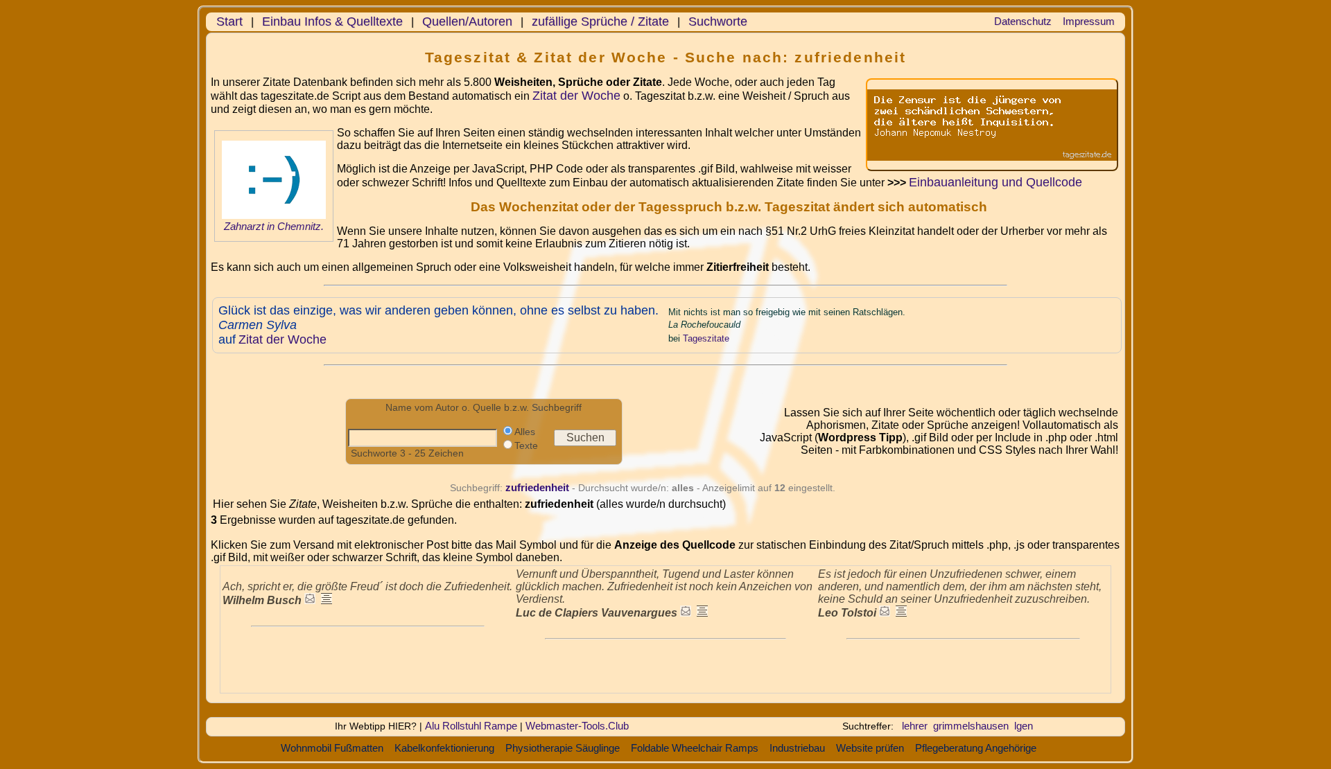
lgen (1023, 726)
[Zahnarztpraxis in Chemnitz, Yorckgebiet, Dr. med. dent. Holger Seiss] (274, 215)
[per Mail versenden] (309, 600)
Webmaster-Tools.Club (577, 726)
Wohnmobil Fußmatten (332, 748)
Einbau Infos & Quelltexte (332, 21)
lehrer (915, 726)
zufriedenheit (537, 487)
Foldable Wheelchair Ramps (694, 748)
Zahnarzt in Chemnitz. (274, 226)
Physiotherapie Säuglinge (562, 748)
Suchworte (717, 21)
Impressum (1089, 21)
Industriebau (797, 748)
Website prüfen (870, 748)
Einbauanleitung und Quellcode (995, 182)
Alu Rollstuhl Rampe (471, 726)
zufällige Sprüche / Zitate (600, 21)
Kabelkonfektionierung (444, 748)
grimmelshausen (971, 726)
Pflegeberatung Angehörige (975, 748)
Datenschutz (1023, 21)
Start (229, 21)
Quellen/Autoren (467, 21)
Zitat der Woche (576, 96)
